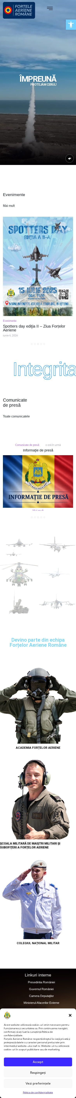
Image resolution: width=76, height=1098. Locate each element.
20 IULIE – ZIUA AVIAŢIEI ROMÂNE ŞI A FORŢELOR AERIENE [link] (37, 276)
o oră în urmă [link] (9, 444)
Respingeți (38, 1073)
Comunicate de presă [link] (58, 444)
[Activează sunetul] (69, 158)
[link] (71, 25)
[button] (70, 1015)
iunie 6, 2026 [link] (10, 283)
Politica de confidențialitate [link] (38, 1092)
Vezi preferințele (38, 1083)
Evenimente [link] (9, 268)
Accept (38, 1062)
